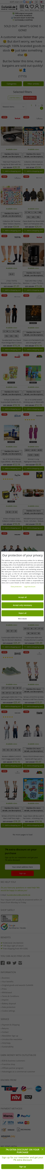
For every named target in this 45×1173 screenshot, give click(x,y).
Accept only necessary (22, 605)
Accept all (22, 597)
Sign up (22, 1166)
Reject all (22, 613)
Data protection (16, 587)
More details (22, 619)
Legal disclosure (29, 587)
